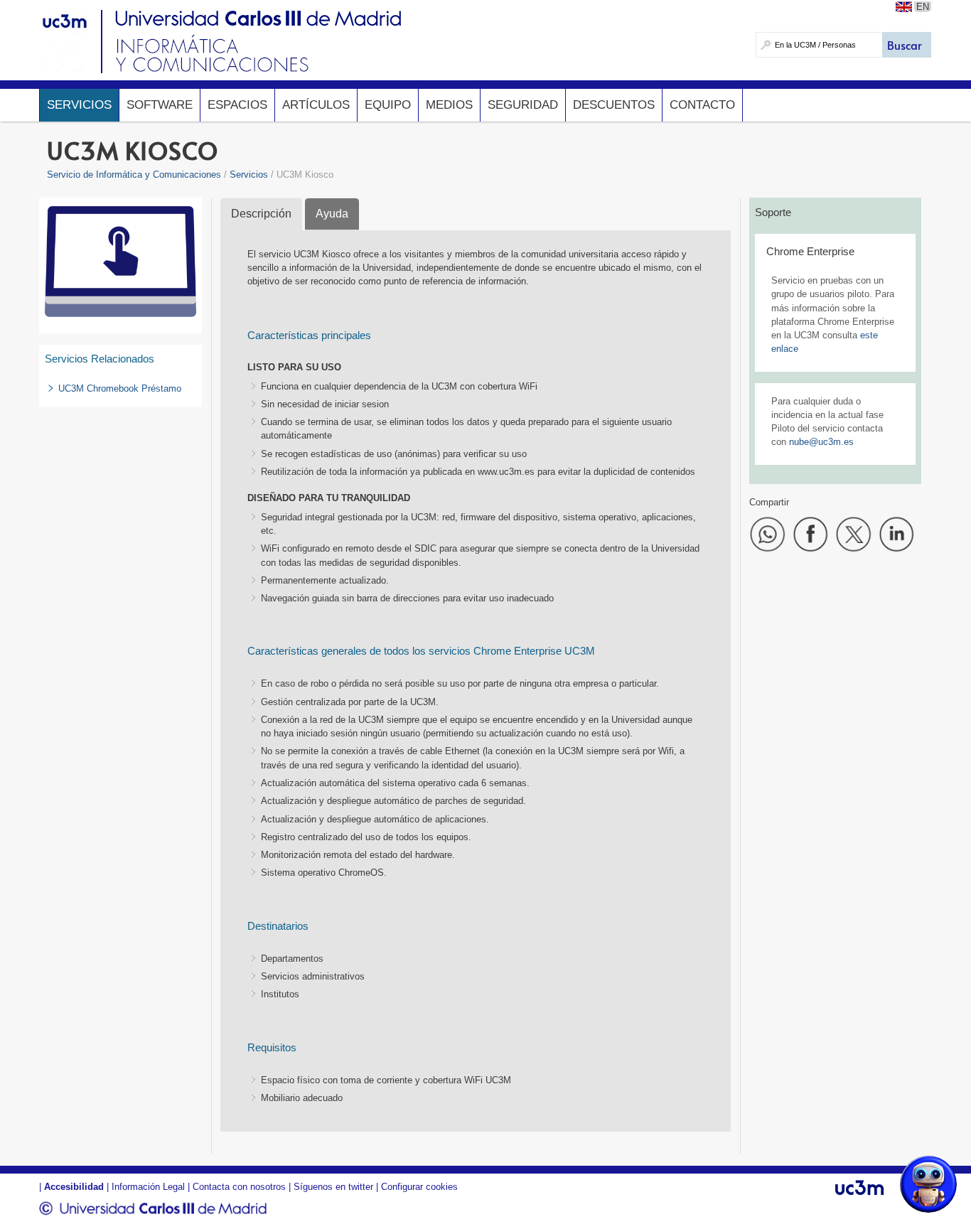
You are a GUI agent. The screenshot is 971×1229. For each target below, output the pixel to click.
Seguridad (523, 105)
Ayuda (332, 214)
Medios (449, 105)
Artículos (316, 105)
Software (160, 105)
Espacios (237, 105)
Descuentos (614, 105)
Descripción (261, 214)
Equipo (388, 105)
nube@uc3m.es (821, 441)
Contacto (702, 105)
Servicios (79, 105)
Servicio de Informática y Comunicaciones (134, 174)
